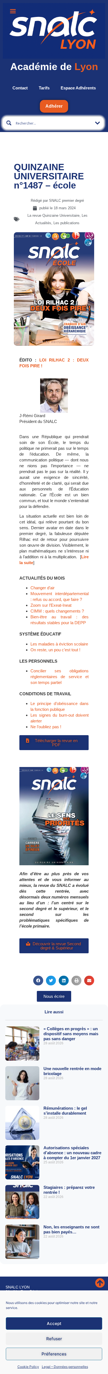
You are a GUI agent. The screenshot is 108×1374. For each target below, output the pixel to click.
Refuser (54, 1338)
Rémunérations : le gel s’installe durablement (65, 1110)
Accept (54, 1323)
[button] (38, 980)
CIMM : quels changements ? (57, 611)
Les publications (66, 223)
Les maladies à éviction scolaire (59, 644)
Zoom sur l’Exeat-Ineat (50, 605)
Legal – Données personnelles (65, 1367)
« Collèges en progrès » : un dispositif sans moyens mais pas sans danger (70, 1033)
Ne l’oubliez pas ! (45, 726)
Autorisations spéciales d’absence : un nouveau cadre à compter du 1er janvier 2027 (72, 1152)
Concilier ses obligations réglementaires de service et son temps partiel (59, 676)
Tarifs (44, 88)
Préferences (54, 1354)
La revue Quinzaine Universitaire (53, 215)
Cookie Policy (28, 1367)
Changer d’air (42, 587)
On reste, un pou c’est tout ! (55, 649)
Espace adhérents (78, 88)
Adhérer (54, 106)
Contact (20, 88)
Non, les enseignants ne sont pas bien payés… (71, 1229)
